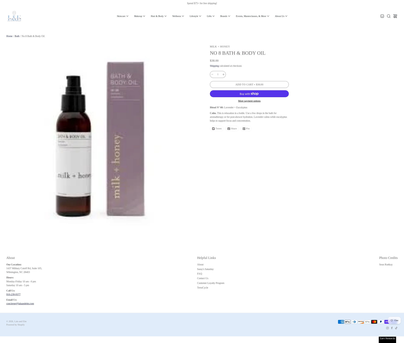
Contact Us (202, 278)
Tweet (219, 128)
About (200, 264)
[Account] (382, 16)
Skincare (121, 16)
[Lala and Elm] (14, 16)
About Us (279, 16)
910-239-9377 (13, 294)
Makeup (138, 16)
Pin (248, 128)
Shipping (214, 65)
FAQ (199, 273)
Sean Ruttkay (386, 264)
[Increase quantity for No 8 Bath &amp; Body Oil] (223, 74)
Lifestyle (194, 16)
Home (9, 36)
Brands (223, 16)
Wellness (176, 16)
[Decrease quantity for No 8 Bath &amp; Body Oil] (212, 74)
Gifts (209, 16)
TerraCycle (202, 287)
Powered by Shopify (15, 325)
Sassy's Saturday (205, 269)
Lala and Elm (20, 321)
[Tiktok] (396, 328)
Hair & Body (157, 16)
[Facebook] (391, 328)
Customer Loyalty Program (210, 283)
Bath (17, 36)
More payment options (249, 101)
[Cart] (395, 16)
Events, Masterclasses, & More (251, 16)
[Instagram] (387, 328)
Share (234, 128)
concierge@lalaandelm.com (20, 303)
